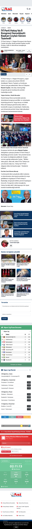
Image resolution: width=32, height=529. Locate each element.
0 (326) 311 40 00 (6, 451)
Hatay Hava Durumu (23, 503)
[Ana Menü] (29, 9)
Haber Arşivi (21, 515)
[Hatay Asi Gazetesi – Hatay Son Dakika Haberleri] (6, 9)
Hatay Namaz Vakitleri (8, 506)
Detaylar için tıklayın (16, 364)
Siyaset (27, 13)
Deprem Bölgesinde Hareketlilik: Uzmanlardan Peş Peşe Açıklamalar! (23, 279)
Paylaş (4, 74)
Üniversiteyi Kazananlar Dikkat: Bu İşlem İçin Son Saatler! (7, 295)
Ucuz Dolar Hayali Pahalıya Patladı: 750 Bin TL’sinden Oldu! (8, 265)
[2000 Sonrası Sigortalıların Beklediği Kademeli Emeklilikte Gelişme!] (8, 273)
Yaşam (21, 13)
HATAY (9, 27)
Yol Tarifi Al (15, 451)
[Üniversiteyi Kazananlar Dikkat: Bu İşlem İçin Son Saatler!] (8, 288)
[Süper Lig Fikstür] (30, 370)
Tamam (16, 527)
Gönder (4, 318)
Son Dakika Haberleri (8, 515)
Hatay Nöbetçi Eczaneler (9, 503)
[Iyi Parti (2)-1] (16, 135)
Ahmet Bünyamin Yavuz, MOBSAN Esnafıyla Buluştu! (23, 295)
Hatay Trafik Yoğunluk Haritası (23, 507)
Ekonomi (15, 13)
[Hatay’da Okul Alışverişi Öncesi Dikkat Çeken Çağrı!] (24, 258)
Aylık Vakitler (5, 486)
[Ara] (27, 9)
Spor (9, 13)
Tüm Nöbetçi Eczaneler (16, 455)
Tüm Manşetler (22, 511)
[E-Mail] (11, 246)
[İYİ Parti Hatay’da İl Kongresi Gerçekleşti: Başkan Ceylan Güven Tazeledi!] (16, 63)
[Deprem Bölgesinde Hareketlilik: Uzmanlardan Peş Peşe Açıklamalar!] (24, 273)
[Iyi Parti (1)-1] (16, 196)
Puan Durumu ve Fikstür (8, 511)
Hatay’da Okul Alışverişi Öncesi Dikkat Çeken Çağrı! (23, 265)
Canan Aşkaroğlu (14, 242)
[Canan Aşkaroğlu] (4, 243)
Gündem (3, 13)
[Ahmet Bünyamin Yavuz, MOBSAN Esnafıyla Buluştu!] (24, 288)
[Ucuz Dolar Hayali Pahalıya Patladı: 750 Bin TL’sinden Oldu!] (8, 258)
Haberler (3, 27)
